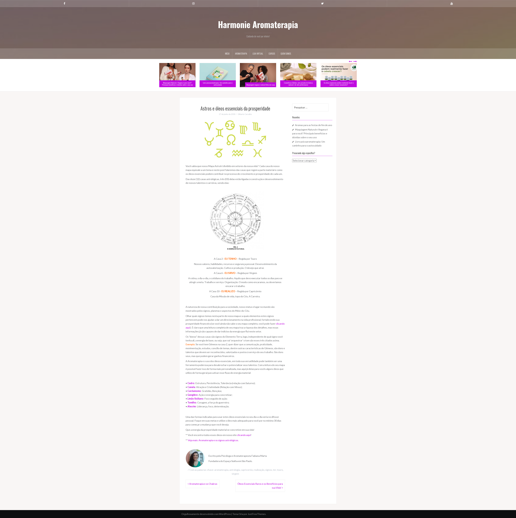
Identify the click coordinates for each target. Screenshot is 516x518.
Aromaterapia (241, 53)
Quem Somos (286, 53)
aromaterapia (221, 469)
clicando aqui (244, 435)
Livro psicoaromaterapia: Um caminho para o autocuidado (258, 83)
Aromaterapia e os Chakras (203, 483)
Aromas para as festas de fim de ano (182, 84)
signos (268, 469)
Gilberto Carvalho (245, 114)
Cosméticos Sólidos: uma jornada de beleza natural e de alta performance (338, 83)
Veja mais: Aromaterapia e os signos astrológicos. (213, 440)
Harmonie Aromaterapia (258, 24)
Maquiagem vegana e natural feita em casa (301, 84)
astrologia (234, 469)
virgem (235, 473)
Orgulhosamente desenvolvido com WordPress (206, 513)
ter (274, 469)
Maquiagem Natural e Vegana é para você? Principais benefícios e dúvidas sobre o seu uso (217, 83)
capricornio (247, 469)
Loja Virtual (258, 53)
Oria (241, 513)
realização (259, 469)
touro (280, 469)
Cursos (272, 53)
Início (227, 53)
